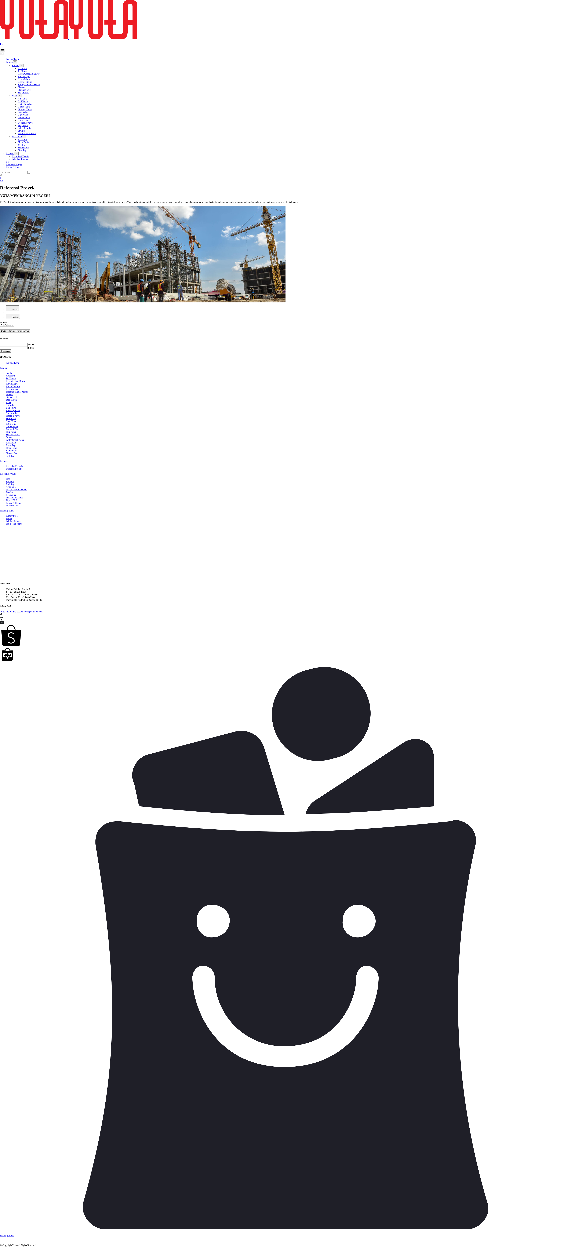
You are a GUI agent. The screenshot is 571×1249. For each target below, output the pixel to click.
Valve (14, 95)
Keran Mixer (24, 79)
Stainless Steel (24, 90)
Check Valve (24, 106)
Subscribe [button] (5, 351)
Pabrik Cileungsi (14, 521)
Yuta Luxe (17, 136)
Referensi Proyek (14, 164)
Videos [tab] (15, 317)
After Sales (11, 487)
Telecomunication (14, 497)
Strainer (21, 131)
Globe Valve (24, 117)
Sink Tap (22, 150)
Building (10, 484)
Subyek (3, 322)
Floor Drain (23, 142)
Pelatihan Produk (20, 159)
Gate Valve (23, 114)
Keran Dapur (24, 76)
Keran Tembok (25, 82)
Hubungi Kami (13, 167)
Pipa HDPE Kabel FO (16, 489)
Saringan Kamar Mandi (29, 84)
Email (31, 347)
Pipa (8, 479)
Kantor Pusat (12, 515)
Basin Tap (22, 139)
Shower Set (23, 147)
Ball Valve (23, 101)
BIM (8, 161)
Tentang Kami (12, 59)
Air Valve (22, 98)
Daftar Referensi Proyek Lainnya (15, 331)
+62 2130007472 (8, 611)
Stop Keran (23, 92)
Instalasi (10, 492)
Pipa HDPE (11, 500)
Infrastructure (12, 505)
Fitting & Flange (13, 503)
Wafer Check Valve (27, 133)
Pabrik (9, 518)
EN (1, 44)
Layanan (10, 153)
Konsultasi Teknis (20, 156)
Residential (11, 495)
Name (31, 344)
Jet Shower (23, 71)
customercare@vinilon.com (30, 611)
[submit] (29, 173)
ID (1, 178)
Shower (21, 87)
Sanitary (10, 373)
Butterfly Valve (25, 104)
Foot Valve (23, 112)
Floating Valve (25, 109)
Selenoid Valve (25, 128)
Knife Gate (23, 120)
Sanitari (15, 65)
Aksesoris (22, 68)
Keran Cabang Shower (28, 74)
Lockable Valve (25, 122)
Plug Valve (23, 125)
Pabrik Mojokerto (14, 523)
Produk (9, 62)
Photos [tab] (14, 310)
